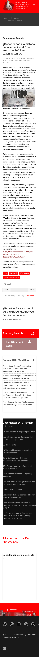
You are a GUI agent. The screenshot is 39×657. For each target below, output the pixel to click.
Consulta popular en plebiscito (18, 555)
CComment (29, 296)
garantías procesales (11, 277)
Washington (24, 273)
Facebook (12, 610)
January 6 (13, 273)
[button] (35, 5)
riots (5, 273)
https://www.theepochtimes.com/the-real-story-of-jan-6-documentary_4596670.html (18, 254)
